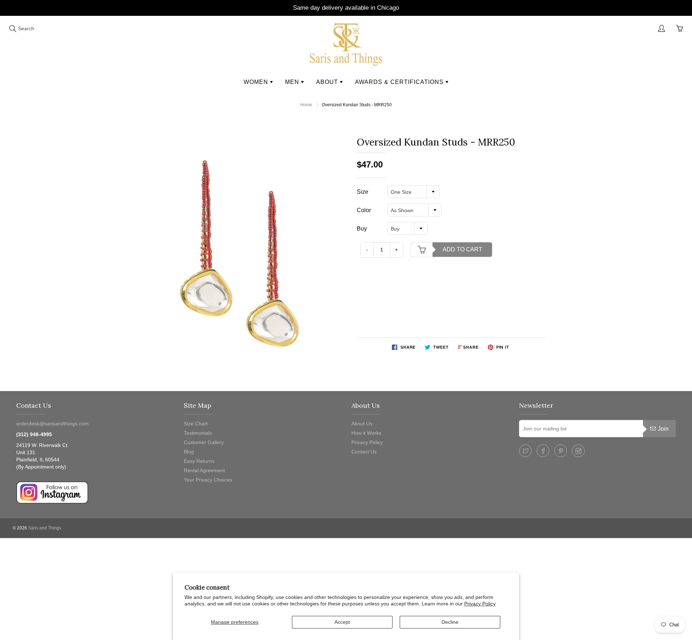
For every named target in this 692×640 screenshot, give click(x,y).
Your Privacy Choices (208, 480)
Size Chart (196, 423)
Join (663, 429)
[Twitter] (525, 450)
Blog (189, 452)
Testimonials (198, 433)
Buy (362, 228)
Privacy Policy (480, 604)
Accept (342, 622)
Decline (450, 622)
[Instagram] (578, 450)
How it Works (366, 433)
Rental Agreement (204, 470)
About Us (361, 423)
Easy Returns (199, 461)
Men (293, 82)
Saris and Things (44, 528)
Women (257, 82)
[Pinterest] (560, 450)
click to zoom (243, 255)
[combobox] (413, 191)
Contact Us (364, 452)
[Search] (12, 28)
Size (362, 192)
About (328, 82)
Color (364, 210)
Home (306, 104)
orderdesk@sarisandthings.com (52, 423)
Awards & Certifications (400, 82)
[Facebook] (543, 450)
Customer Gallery (204, 442)
